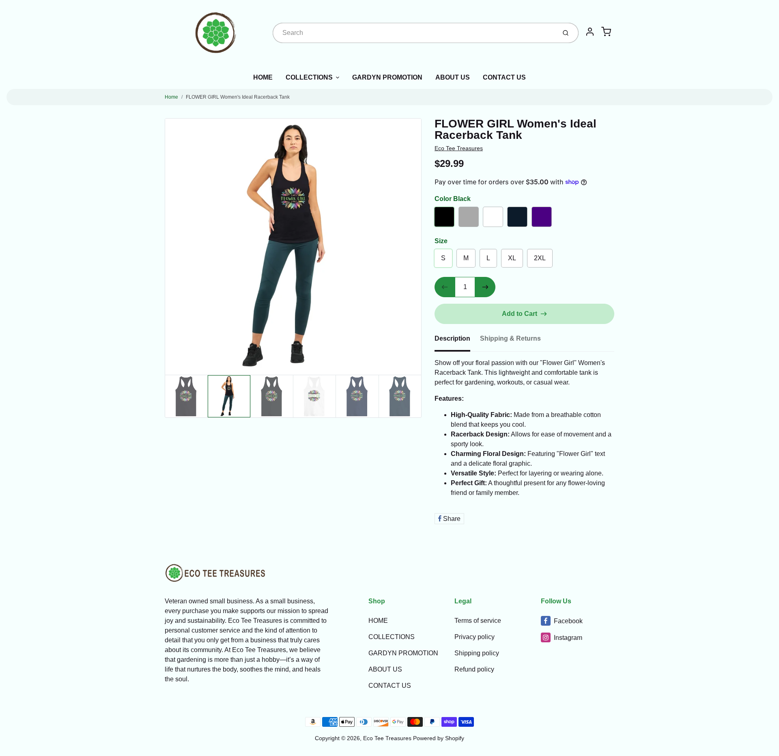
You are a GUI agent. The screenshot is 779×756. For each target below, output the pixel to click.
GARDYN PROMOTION (387, 77)
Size (441, 241)
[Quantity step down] (445, 287)
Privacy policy (474, 636)
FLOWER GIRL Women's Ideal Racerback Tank (238, 97)
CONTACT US (504, 77)
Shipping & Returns (510, 338)
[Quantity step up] (485, 287)
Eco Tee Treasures (459, 148)
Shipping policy (476, 653)
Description (452, 338)
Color (453, 198)
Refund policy (474, 669)
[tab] (457, 341)
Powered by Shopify (438, 738)
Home (171, 97)
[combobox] (414, 33)
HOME (263, 77)
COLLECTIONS (309, 77)
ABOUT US (452, 77)
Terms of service (477, 620)
